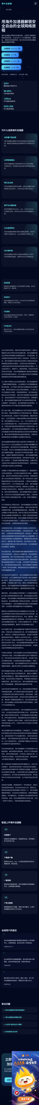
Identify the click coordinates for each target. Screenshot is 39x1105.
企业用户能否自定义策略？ (14, 1024)
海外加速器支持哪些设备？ (14, 1017)
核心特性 (9, 9)
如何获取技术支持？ (11, 1031)
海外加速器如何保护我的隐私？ (15, 1010)
